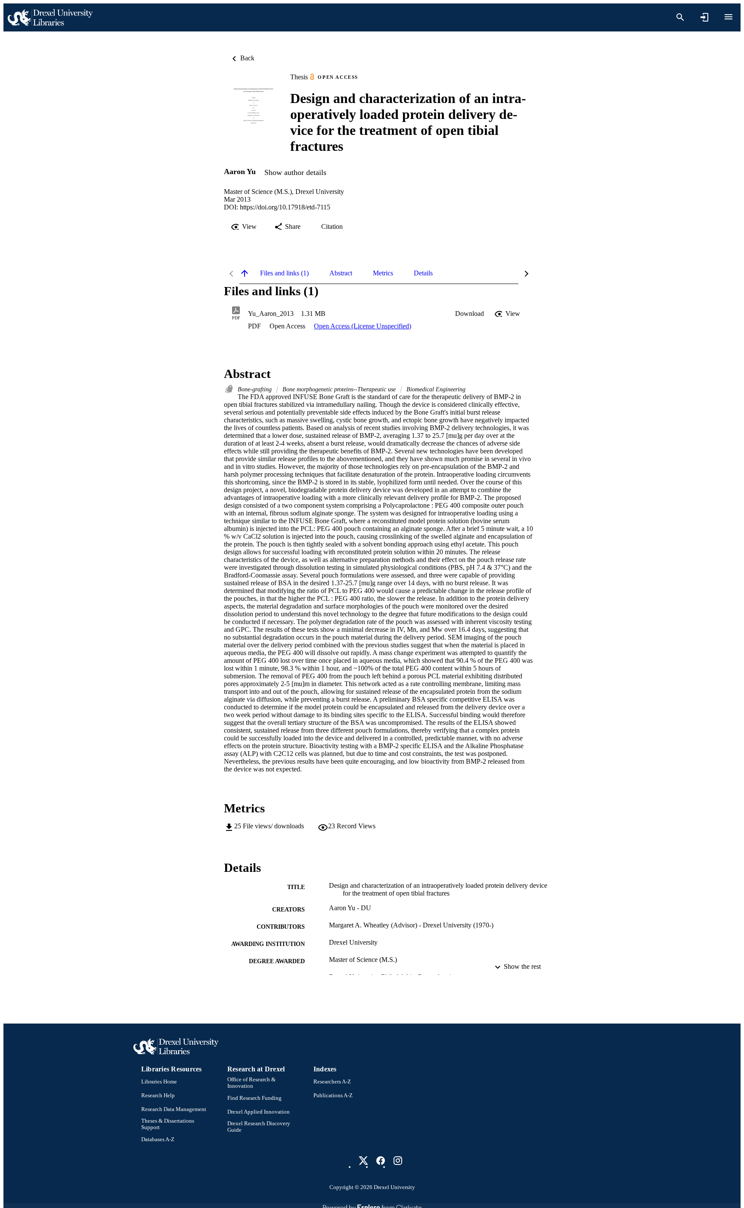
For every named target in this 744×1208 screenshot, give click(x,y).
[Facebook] (380, 1160)
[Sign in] (704, 17)
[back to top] (244, 273)
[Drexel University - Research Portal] (50, 17)
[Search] (680, 17)
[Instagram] (397, 1160)
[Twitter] (363, 1160)
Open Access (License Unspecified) (362, 326)
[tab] (284, 273)
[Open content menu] (728, 16)
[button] (469, 313)
